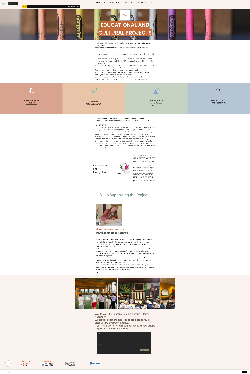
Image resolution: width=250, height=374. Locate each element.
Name (100, 333)
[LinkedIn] (97, 272)
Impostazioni (237, 372)
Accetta (244, 372)
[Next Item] (172, 293)
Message (127, 333)
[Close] (248, 372)
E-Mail (100, 344)
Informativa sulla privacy (56, 372)
